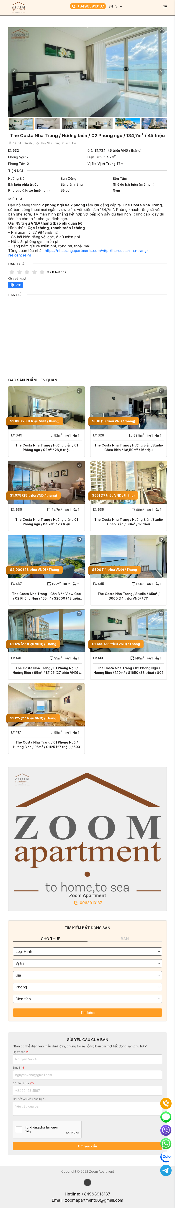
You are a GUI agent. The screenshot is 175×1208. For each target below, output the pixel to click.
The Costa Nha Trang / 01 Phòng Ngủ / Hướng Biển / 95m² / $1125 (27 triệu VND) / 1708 (46, 670)
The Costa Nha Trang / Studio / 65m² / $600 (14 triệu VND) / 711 (129, 596)
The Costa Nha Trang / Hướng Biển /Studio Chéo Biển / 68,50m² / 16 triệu (128, 447)
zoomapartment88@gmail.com (94, 1200)
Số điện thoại (23, 1083)
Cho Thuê (50, 938)
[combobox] (87, 951)
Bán (125, 938)
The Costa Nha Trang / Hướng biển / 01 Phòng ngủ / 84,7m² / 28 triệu (46, 522)
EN (111, 6)
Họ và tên (21, 1052)
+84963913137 (90, 6)
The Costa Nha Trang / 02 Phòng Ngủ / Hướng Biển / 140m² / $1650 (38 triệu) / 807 (129, 670)
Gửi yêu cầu (87, 1146)
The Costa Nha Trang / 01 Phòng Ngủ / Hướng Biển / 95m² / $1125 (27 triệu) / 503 (46, 744)
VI (116, 6)
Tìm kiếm (87, 1012)
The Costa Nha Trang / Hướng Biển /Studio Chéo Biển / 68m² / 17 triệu (128, 522)
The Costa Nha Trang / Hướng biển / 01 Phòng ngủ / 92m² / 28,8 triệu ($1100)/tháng (46, 447)
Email (18, 1067)
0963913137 (91, 902)
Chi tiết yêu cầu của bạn (29, 1099)
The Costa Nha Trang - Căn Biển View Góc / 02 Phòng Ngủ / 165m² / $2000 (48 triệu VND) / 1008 (46, 596)
